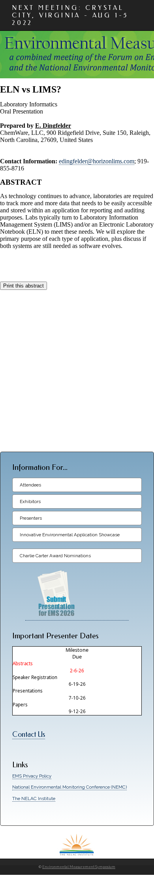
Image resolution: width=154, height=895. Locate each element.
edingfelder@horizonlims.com (96, 161)
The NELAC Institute (33, 798)
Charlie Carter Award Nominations (55, 555)
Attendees (30, 485)
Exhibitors (30, 501)
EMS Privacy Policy (31, 776)
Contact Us (28, 734)
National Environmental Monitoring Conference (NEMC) (69, 787)
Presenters (31, 518)
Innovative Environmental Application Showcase (70, 534)
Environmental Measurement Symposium (78, 867)
